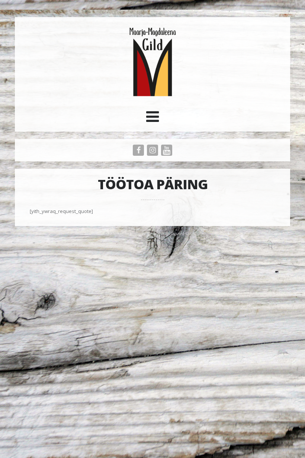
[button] (152, 119)
